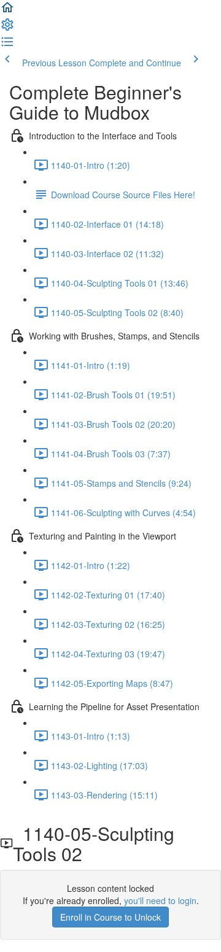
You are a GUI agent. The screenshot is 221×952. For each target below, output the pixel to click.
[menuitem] (7, 28)
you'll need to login (160, 900)
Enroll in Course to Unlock (110, 917)
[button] (7, 11)
